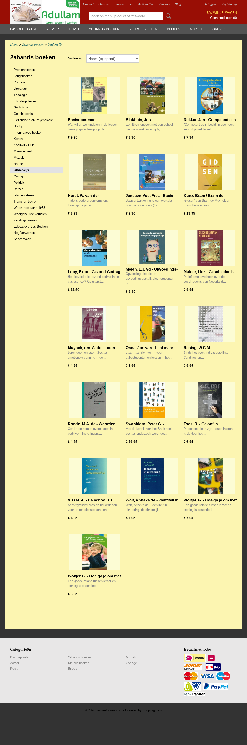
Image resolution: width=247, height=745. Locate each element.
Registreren (229, 4)
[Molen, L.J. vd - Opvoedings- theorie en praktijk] (152, 248)
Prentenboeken (24, 70)
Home (14, 44)
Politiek (19, 182)
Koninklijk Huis (24, 145)
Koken (18, 139)
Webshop (72, 4)
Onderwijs (55, 44)
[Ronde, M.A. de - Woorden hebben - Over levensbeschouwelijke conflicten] (94, 400)
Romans (19, 82)
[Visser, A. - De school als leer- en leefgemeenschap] (94, 476)
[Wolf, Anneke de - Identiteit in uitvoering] (152, 476)
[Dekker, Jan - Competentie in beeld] (210, 95)
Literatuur (20, 88)
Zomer (53, 29)
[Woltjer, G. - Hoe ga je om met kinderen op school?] (94, 552)
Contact (88, 4)
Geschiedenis (23, 113)
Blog (178, 4)
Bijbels (173, 29)
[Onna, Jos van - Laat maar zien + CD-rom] (152, 324)
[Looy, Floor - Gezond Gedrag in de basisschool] (94, 248)
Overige (219, 29)
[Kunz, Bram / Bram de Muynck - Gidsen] (210, 172)
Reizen (18, 189)
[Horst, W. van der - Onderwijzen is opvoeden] (94, 172)
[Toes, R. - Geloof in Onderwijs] (210, 400)
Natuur (18, 164)
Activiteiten (146, 4)
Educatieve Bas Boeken (31, 226)
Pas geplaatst (23, 29)
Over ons (104, 4)
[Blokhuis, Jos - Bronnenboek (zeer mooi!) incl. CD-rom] (152, 95)
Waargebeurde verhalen (30, 214)
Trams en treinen (25, 201)
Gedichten (21, 107)
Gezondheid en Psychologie (33, 120)
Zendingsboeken (25, 220)
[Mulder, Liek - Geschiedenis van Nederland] (210, 248)
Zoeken (167, 16)
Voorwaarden (124, 4)
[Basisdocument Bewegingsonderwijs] (94, 95)
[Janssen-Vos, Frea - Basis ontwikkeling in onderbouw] (152, 172)
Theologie (20, 95)
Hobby (18, 126)
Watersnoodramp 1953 (29, 208)
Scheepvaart (22, 239)
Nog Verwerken (24, 233)
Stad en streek (24, 195)
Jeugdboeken (23, 76)
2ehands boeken (104, 29)
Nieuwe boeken (143, 29)
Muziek (196, 29)
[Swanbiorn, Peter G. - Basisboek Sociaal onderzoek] (152, 400)
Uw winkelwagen (222, 12)
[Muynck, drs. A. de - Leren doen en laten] (94, 324)
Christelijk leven (25, 101)
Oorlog (18, 176)
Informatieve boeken (28, 132)
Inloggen (211, 4)
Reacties (164, 4)
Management (23, 151)
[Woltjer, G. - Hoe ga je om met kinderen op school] (210, 476)
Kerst (74, 29)
